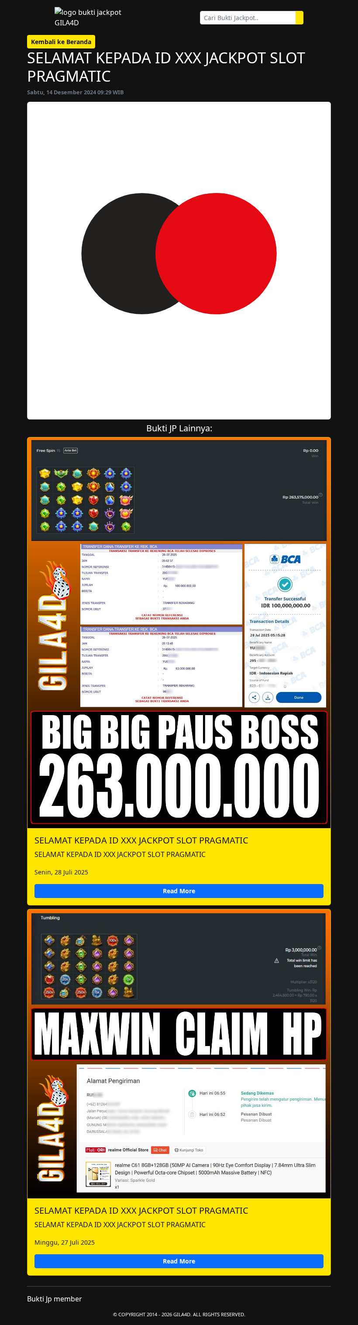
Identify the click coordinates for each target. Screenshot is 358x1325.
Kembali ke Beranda (61, 42)
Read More (179, 891)
